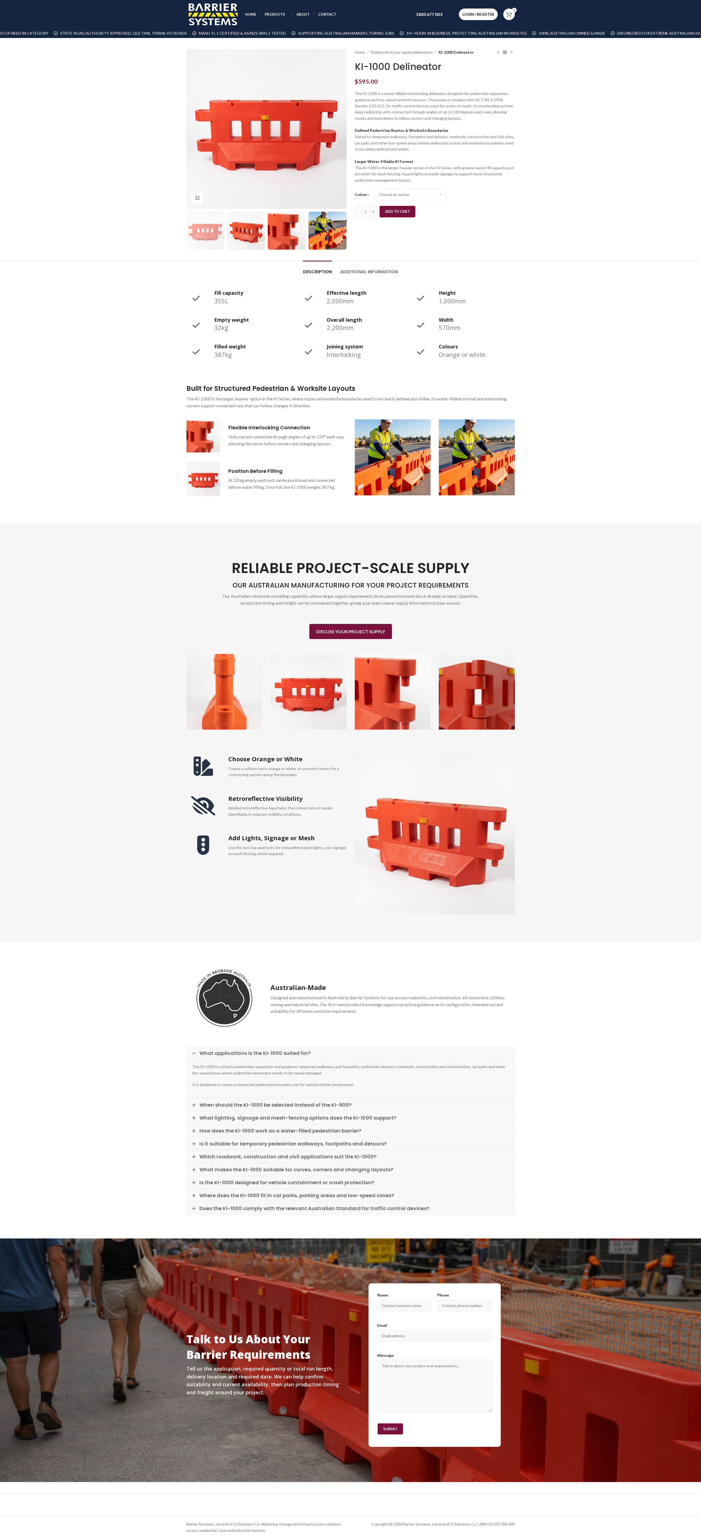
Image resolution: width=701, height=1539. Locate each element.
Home (360, 52)
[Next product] (511, 52)
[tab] (317, 269)
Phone (443, 1295)
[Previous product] (498, 52)
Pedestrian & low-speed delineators (402, 52)
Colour (361, 194)
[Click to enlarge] (197, 198)
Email (382, 1325)
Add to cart (397, 211)
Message (385, 1355)
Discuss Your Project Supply (350, 631)
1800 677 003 (429, 14)
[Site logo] (213, 14)
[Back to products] (505, 52)
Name (382, 1295)
